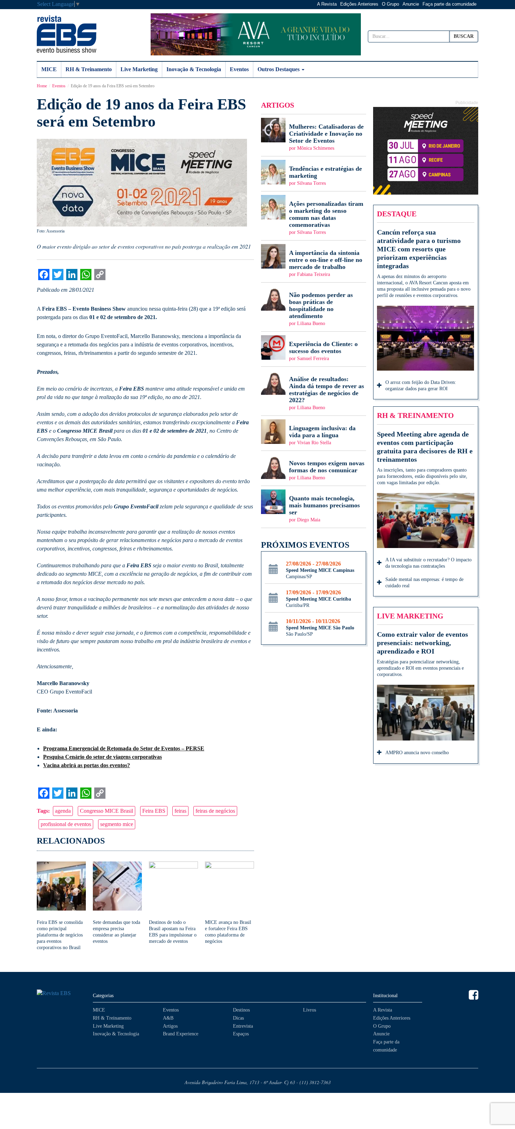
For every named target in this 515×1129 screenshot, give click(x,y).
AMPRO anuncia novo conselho (417, 752)
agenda (63, 811)
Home (42, 85)
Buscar (464, 36)
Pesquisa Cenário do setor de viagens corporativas (102, 757)
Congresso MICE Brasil (106, 811)
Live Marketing (139, 69)
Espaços (241, 1033)
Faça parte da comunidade (449, 4)
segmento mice (116, 824)
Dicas (238, 1018)
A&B (168, 1018)
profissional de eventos (66, 824)
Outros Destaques (279, 69)
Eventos (239, 69)
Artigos (170, 1026)
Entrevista (243, 1026)
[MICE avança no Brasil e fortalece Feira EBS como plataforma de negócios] (229, 903)
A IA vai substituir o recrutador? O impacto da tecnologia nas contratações (428, 563)
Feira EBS (153, 811)
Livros (309, 1010)
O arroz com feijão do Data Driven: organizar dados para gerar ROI (420, 385)
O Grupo (390, 4)
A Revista (327, 4)
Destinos (241, 1010)
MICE (49, 69)
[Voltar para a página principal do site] (61, 993)
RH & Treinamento (89, 69)
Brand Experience (180, 1033)
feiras (180, 811)
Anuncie (411, 4)
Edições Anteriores (359, 4)
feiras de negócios (215, 811)
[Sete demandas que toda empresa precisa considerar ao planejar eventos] (117, 903)
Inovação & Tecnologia (193, 69)
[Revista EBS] (66, 34)
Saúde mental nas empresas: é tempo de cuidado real (424, 582)
